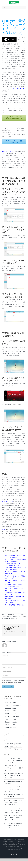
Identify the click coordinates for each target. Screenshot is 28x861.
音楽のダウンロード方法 (15, 746)
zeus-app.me (17, 849)
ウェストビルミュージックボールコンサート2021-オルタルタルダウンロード (13, 825)
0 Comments (14, 618)
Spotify (20, 38)
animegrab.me (21, 848)
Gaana (11, 743)
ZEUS (24, 89)
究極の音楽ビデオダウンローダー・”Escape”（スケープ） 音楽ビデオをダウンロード (14, 768)
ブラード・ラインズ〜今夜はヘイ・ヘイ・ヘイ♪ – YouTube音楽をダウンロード (13, 760)
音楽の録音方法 (7, 618)
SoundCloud (18, 743)
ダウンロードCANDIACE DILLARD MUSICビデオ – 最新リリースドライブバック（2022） (14, 802)
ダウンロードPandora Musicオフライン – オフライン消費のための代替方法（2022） (13, 818)
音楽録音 (7, 616)
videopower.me (14, 848)
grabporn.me (10, 849)
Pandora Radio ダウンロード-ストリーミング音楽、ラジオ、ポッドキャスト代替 (14, 775)
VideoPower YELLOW (15, 89)
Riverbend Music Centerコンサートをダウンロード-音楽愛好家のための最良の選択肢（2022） (14, 810)
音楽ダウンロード (18, 749)
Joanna (5, 614)
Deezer (6, 743)
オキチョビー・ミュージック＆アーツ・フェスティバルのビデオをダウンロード (13, 789)
